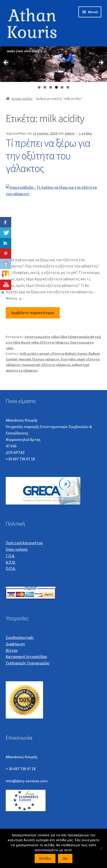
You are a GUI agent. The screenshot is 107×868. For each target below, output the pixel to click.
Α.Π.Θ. (11, 562)
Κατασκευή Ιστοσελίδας (26, 656)
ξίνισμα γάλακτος (46, 359)
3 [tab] (50, 87)
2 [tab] (45, 87)
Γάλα (63, 336)
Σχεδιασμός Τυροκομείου (28, 662)
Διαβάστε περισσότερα (32, 312)
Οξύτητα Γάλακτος (54, 342)
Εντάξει (45, 858)
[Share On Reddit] (5, 264)
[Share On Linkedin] (5, 243)
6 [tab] (67, 87)
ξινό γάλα (68, 359)
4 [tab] (56, 87)
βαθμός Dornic (76, 353)
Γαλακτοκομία (78, 336)
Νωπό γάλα (30, 342)
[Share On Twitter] (5, 232)
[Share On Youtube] (5, 285)
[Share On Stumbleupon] (5, 274)
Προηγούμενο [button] (6, 63)
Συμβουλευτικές (20, 637)
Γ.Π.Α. (10, 555)
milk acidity (29, 353)
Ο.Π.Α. (11, 568)
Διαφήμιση (15, 643)
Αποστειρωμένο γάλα (41, 336)
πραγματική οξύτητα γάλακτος (46, 364)
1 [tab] (39, 87)
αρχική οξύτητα (51, 353)
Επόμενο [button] (101, 63)
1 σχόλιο (85, 133)
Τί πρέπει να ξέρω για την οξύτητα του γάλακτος (48, 155)
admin (70, 133)
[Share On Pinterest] (5, 253)
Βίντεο (12, 650)
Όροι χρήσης (17, 549)
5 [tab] (62, 87)
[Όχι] (100, 848)
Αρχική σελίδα (21, 98)
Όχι (65, 858)
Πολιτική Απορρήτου (24, 542)
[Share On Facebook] (5, 222)
